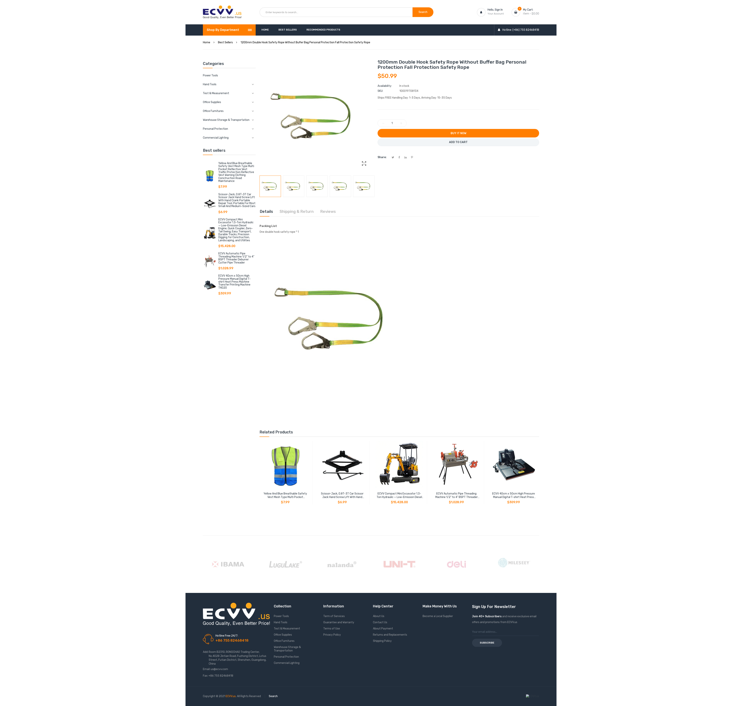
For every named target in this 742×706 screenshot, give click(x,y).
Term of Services (334, 616)
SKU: (380, 91)
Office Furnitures (284, 641)
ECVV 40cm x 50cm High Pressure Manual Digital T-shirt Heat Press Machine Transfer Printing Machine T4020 (234, 281)
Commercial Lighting (287, 663)
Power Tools (210, 75)
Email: (206, 669)
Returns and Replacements (390, 634)
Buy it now (458, 133)
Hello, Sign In (495, 9)
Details (266, 211)
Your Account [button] (496, 13)
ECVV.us (231, 696)
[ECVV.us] (222, 9)
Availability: (385, 86)
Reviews (328, 211)
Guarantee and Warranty (338, 622)
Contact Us (380, 622)
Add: (205, 652)
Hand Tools (280, 622)
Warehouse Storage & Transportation (287, 648)
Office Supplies (283, 634)
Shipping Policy (382, 641)
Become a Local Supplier (438, 616)
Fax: (205, 675)
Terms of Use (331, 628)
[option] (270, 186)
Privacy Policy (332, 634)
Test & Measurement (287, 628)
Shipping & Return (297, 211)
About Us (378, 616)
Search (273, 696)
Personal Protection (286, 656)
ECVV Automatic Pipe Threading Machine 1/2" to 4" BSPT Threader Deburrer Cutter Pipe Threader (236, 258)
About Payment (383, 628)
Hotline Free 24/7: (226, 635)
